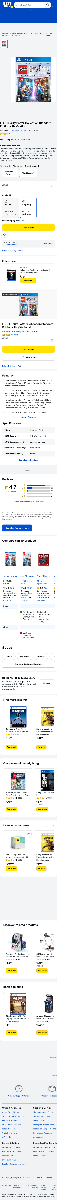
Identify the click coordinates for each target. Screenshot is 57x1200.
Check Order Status (10, 1112)
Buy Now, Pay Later (10, 1160)
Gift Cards (6, 1137)
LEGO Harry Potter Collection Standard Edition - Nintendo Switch (26, 582)
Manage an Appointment (43, 1124)
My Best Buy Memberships (44, 1147)
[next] (52, 521)
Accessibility (6, 1185)
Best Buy (5, 33)
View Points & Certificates (43, 1151)
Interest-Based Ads (34, 1186)
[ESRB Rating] (18, 436)
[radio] (10, 208)
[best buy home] (8, 5)
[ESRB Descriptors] (23, 442)
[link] (17, 528)
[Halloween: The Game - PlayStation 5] (11, 274)
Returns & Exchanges (11, 1120)
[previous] (4, 521)
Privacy (26, 1185)
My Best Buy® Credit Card (12, 1147)
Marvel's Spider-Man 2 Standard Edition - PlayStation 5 (43, 582)
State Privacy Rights (43, 1187)
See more (7, 601)
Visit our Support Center (43, 1112)
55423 (21, 221)
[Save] (4, 234)
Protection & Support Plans (44, 1129)
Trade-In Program (9, 1133)
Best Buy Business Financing (14, 1164)
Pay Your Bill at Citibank (12, 1151)
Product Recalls (8, 1129)
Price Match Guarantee (11, 1124)
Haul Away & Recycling (42, 1133)
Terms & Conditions (17, 1186)
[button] (52, 186)
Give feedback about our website (38, 1178)
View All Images (10, 576)
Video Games (17, 33)
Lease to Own (7, 1156)
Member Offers (39, 1156)
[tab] (8, 656)
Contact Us (37, 1137)
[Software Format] (22, 453)
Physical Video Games (11, 35)
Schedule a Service (41, 1120)
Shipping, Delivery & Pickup (13, 1116)
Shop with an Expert (41, 1116)
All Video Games (32, 33)
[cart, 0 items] (51, 5)
